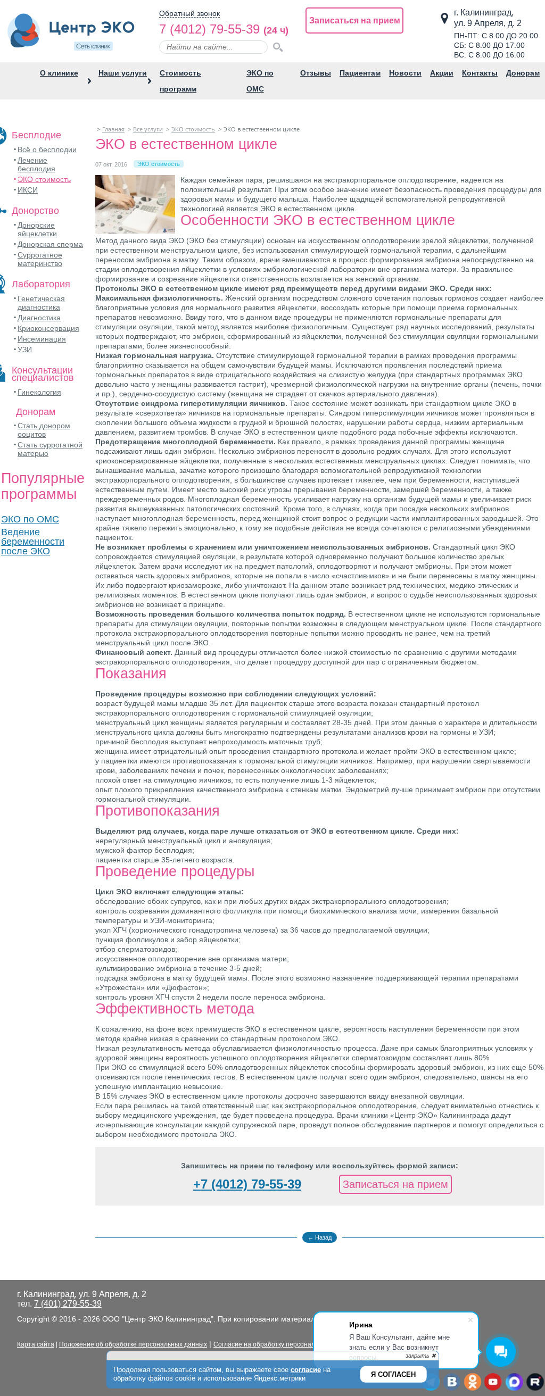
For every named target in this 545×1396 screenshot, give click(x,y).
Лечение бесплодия (36, 164)
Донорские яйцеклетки (37, 229)
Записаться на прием (354, 20)
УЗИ (25, 349)
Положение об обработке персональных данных (133, 1344)
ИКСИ (28, 190)
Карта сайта (35, 1344)
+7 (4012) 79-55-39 (247, 1184)
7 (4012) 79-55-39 (209, 29)
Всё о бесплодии (47, 149)
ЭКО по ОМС (30, 519)
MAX (514, 1382)
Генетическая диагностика (41, 302)
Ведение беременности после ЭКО (32, 541)
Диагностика (39, 317)
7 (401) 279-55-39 (68, 1303)
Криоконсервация (48, 328)
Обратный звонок (189, 14)
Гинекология (39, 392)
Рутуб (534, 1382)
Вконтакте (451, 1382)
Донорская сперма (50, 244)
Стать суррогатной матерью (50, 449)
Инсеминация (42, 339)
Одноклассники (472, 1382)
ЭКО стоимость (44, 179)
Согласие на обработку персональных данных (283, 1344)
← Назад (320, 1237)
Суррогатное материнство (40, 259)
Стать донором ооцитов (44, 429)
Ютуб (493, 1382)
